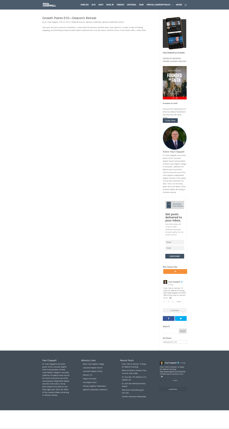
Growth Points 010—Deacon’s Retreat (69, 18)
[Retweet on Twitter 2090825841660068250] (169, 302)
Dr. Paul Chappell (51, 22)
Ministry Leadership (93, 22)
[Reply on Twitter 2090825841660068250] (165, 302)
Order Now (170, 120)
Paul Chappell (174, 282)
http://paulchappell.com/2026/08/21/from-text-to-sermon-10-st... (174, 295)
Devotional (131, 5)
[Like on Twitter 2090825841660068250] (173, 302)
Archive (179, 5)
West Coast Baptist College (93, 364)
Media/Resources (78, 22)
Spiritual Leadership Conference (95, 389)
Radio (141, 5)
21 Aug (170, 285)
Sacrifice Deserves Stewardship (134, 396)
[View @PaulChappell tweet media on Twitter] (170, 297)
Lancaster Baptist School (92, 371)
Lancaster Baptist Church (92, 368)
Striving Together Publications (94, 386)
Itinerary (120, 5)
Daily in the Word (89, 378)
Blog (93, 5)
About (100, 5)
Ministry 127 (87, 375)
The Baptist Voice (89, 382)
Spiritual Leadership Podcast (158, 5)
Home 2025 (85, 5)
